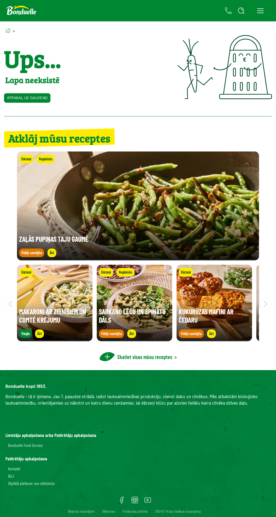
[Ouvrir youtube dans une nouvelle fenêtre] (147, 501)
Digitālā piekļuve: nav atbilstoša (31, 483)
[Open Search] (241, 11)
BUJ (11, 475)
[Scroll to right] (265, 304)
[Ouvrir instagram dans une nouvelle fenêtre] (135, 501)
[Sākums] (8, 30)
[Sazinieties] (228, 11)
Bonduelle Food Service (25, 445)
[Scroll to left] (10, 304)
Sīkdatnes (108, 511)
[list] (138, 304)
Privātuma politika (135, 511)
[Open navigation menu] (260, 11)
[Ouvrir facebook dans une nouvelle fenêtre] (122, 501)
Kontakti (14, 468)
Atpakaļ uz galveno (27, 98)
